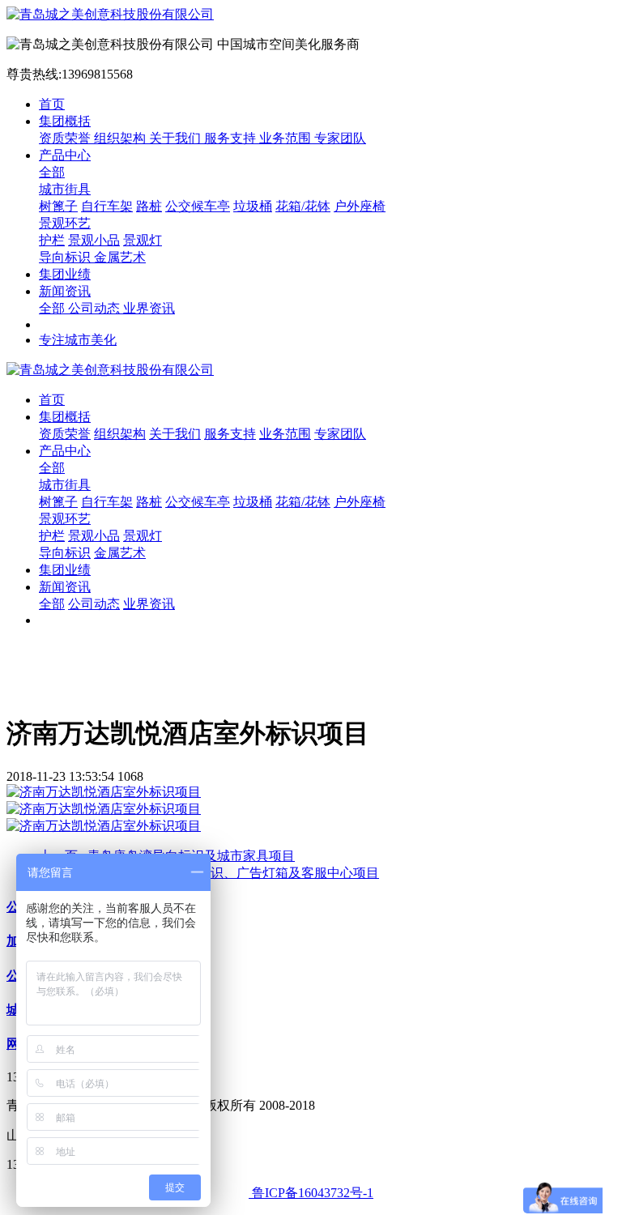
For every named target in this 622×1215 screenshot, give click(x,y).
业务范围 (286, 138)
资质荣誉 (66, 138)
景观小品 (94, 240)
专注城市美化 (78, 340)
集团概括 (65, 121)
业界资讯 (149, 308)
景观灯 (142, 240)
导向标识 (66, 257)
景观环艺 (65, 223)
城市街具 (65, 189)
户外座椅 (360, 206)
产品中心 (65, 155)
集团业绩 (65, 274)
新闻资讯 (65, 291)
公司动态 (95, 308)
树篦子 (58, 206)
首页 (52, 104)
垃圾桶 (252, 206)
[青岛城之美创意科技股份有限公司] (311, 14)
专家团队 (340, 138)
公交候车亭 (197, 206)
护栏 (52, 240)
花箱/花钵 (302, 206)
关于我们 (176, 138)
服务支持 (231, 138)
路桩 (149, 206)
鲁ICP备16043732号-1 (311, 1193)
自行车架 (107, 206)
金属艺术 (120, 257)
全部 (52, 172)
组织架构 (121, 138)
